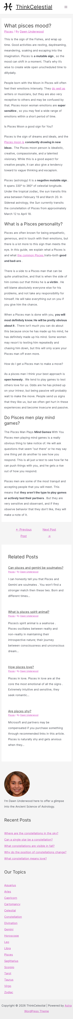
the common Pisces (30, 255)
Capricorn (10, 898)
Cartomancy (12, 904)
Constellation (13, 916)
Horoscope (11, 935)
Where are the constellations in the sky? (31, 833)
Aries (7, 891)
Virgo (7, 986)
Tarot (7, 973)
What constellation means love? (25, 858)
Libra (7, 948)
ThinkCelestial (34, 7)
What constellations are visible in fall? (29, 846)
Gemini (8, 929)
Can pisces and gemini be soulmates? (35, 567)
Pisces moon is (14, 142)
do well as (58, 88)
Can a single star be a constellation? (28, 839)
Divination (10, 923)
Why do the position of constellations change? (35, 852)
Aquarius (10, 885)
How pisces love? (21, 667)
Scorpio (9, 967)
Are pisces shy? (19, 711)
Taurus (8, 979)
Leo (6, 942)
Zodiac (8, 992)
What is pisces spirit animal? (28, 612)
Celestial (10, 910)
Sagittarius (11, 961)
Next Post (49, 530)
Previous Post (24, 530)
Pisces (8, 31)
